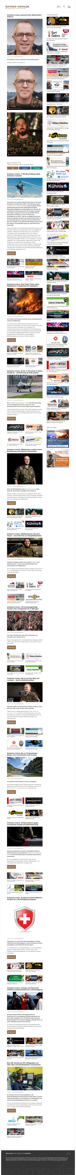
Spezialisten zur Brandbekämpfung (18, 788)
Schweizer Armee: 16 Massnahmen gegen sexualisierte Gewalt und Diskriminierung (22, 823)
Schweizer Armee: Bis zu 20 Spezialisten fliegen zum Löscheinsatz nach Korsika (22, 754)
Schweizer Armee (30, 489)
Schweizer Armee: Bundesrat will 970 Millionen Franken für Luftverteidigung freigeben (24, 898)
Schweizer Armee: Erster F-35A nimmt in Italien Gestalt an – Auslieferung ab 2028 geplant (24, 372)
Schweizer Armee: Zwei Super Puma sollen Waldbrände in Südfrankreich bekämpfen (23, 285)
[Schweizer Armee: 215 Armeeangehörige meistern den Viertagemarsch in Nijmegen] (25, 621)
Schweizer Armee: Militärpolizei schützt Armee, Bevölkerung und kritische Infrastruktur (24, 450)
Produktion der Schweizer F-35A (18, 403)
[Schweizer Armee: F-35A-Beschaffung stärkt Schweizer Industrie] (25, 188)
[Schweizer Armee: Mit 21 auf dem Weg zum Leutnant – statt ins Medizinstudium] (25, 692)
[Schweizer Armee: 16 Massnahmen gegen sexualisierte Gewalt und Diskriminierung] (25, 836)
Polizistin (34, 562)
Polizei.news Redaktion (18, 56)
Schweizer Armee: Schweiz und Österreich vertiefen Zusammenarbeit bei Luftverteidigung (24, 989)
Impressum (9, 1153)
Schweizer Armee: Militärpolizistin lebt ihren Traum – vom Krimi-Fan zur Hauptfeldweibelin (24, 535)
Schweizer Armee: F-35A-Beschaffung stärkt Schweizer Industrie (23, 175)
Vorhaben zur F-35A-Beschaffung (17, 205)
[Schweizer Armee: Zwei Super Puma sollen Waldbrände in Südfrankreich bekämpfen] (25, 301)
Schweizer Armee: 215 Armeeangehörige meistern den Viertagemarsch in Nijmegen (23, 608)
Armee (9, 570)
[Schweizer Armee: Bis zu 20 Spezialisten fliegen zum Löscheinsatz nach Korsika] (25, 767)
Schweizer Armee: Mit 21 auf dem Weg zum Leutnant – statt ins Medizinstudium (23, 679)
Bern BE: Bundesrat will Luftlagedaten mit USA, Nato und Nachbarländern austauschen (24, 1064)
